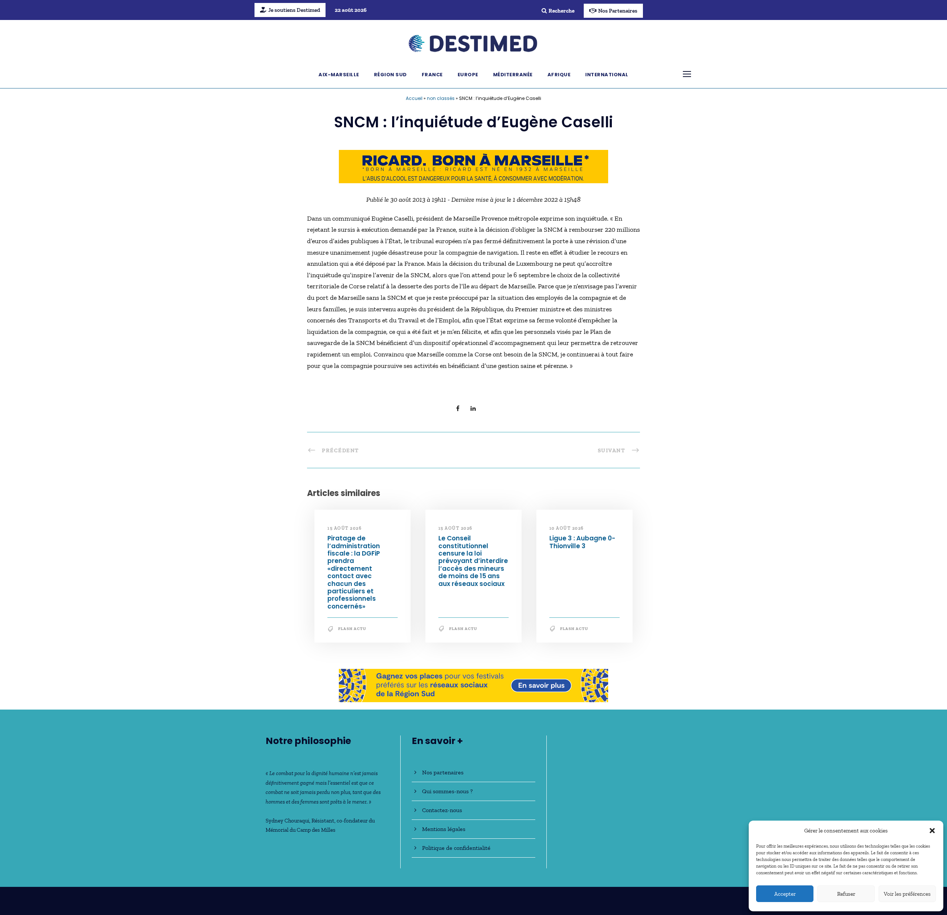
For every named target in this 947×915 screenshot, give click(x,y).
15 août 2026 (344, 528)
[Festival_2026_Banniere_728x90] (473, 685)
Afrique (559, 74)
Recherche (561, 10)
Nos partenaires (443, 772)
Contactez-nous (442, 810)
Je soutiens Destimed (294, 10)
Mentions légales (443, 828)
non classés (441, 98)
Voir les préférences (907, 894)
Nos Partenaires (617, 10)
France (432, 74)
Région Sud (390, 74)
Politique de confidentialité (456, 847)
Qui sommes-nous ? (447, 791)
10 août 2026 (566, 528)
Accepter (785, 894)
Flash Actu (352, 628)
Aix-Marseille (339, 74)
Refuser (846, 894)
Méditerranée (513, 74)
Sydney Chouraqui (287, 820)
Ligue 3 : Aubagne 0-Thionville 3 (582, 542)
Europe (468, 74)
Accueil (414, 98)
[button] (932, 830)
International (606, 74)
